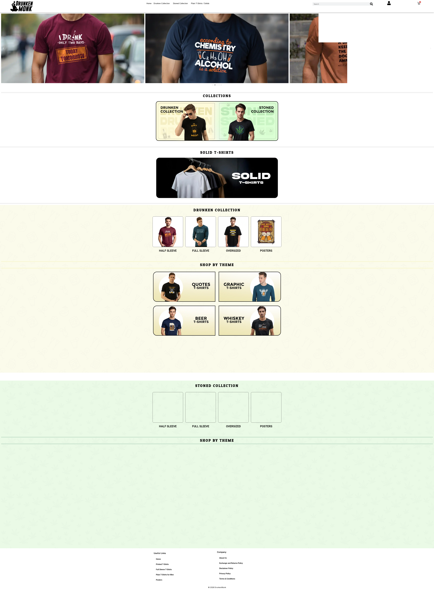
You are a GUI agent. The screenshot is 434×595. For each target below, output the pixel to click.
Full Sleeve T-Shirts (164, 569)
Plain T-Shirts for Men (165, 575)
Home (148, 3)
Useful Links (160, 553)
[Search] (371, 4)
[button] (3, 48)
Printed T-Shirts (162, 564)
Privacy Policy (225, 573)
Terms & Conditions (227, 579)
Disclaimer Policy (226, 568)
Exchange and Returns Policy (231, 563)
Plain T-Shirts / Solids (200, 3)
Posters (159, 580)
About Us (223, 558)
